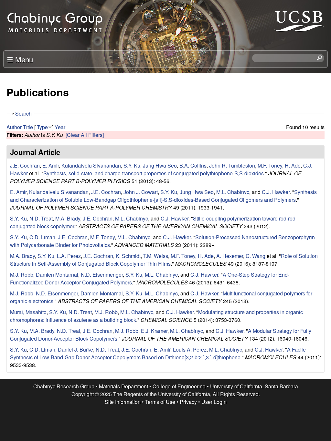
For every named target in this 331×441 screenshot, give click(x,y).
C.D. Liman (42, 237)
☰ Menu (20, 59)
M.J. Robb (21, 274)
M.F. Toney (270, 165)
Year (60, 127)
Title (28, 127)
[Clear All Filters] (85, 134)
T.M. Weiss (155, 256)
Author (14, 127)
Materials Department (123, 386)
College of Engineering (179, 386)
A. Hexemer (229, 256)
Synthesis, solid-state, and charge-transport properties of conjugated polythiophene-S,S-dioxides (153, 173)
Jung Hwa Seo (160, 165)
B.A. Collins (193, 165)
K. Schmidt (128, 256)
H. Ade (293, 165)
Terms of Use (160, 401)
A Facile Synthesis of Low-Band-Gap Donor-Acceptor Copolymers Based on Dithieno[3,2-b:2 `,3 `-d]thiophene (158, 353)
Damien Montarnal (57, 274)
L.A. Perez (69, 256)
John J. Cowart (140, 192)
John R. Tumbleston (232, 165)
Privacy (188, 401)
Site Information (123, 401)
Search (23, 113)
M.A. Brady (67, 218)
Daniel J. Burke (75, 349)
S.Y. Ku (131, 165)
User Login (214, 401)
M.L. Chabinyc (232, 192)
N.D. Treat (41, 218)
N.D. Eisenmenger (102, 274)
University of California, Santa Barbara (254, 386)
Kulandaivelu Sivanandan (91, 165)
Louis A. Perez (190, 349)
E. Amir (50, 165)
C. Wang (255, 256)
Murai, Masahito (28, 312)
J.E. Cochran (25, 165)
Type (42, 127)
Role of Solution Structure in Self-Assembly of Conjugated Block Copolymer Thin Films (164, 259)
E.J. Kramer (154, 330)
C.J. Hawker (276, 192)
